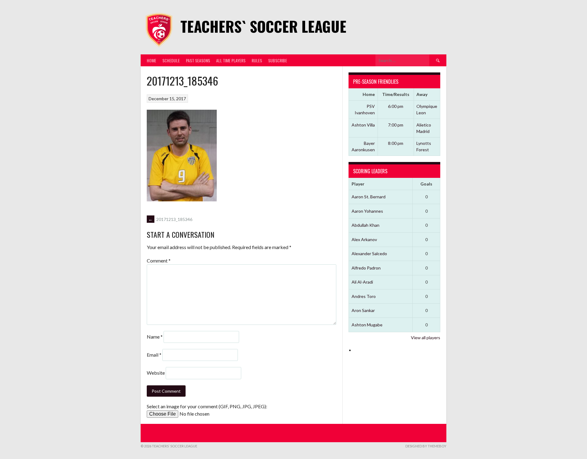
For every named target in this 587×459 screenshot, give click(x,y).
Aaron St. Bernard (369, 196)
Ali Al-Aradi (362, 282)
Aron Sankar (363, 310)
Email (154, 355)
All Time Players (231, 60)
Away (421, 94)
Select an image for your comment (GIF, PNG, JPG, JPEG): (207, 406)
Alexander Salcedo (369, 253)
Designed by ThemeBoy (425, 446)
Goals (426, 183)
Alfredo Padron (366, 267)
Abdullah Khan (365, 225)
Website (156, 373)
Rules (257, 60)
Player (358, 183)
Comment (159, 260)
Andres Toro (364, 296)
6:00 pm (395, 106)
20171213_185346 (170, 219)
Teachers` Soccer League (263, 26)
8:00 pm (395, 143)
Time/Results (395, 94)
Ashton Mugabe (367, 324)
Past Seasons (198, 60)
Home (151, 60)
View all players (425, 337)
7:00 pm (395, 124)
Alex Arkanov (364, 239)
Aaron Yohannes (367, 211)
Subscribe (277, 60)
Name (155, 337)
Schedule (171, 60)
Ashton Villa (363, 124)
